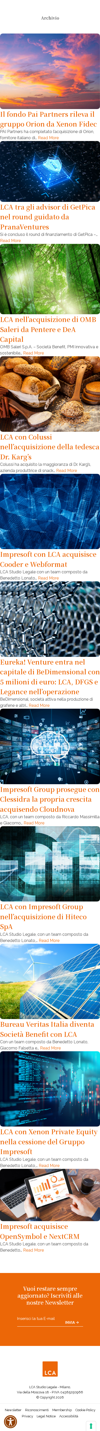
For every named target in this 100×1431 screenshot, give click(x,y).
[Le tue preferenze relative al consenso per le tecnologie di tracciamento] (91, 1426)
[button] (10, 1421)
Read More (48, 137)
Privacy (27, 1416)
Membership (62, 1410)
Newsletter (13, 1410)
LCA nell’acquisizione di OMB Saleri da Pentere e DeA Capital (48, 329)
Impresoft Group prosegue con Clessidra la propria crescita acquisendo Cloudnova (50, 799)
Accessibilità (68, 1416)
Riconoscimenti (37, 1410)
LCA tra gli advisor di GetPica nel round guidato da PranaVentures (47, 216)
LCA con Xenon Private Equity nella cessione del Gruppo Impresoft (49, 1141)
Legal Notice (46, 1416)
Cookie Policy (85, 1410)
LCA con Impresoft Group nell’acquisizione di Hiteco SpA (43, 916)
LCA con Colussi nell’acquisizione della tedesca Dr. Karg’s (49, 446)
